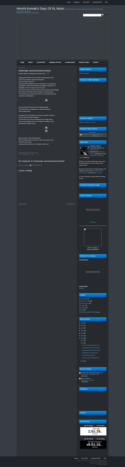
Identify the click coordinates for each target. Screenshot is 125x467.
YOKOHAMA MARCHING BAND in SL (92, 373)
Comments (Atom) (37, 165)
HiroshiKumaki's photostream (98, 135)
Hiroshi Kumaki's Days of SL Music (41, 8)
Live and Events (84, 303)
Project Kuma (84, 62)
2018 (82, 323)
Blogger (105, 464)
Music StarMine (86, 378)
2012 (82, 328)
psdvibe (105, 461)
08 (83, 361)
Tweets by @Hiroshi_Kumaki (87, 122)
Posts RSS (86, 2)
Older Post (70, 204)
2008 (82, 338)
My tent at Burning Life (88, 355)
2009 (82, 335)
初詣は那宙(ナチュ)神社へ (88, 380)
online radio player (84, 73)
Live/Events (41, 62)
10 (83, 340)
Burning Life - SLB (28, 154)
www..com (92, 132)
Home (69, 2)
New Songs (82, 307)
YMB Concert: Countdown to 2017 (90, 374)
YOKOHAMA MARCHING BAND (88, 312)
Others (95, 62)
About (30, 62)
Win (80, 288)
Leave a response (24, 165)
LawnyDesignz (103, 463)
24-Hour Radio (70, 62)
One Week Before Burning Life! (91, 347)
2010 (82, 333)
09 (83, 343)
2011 (82, 330)
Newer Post (23, 204)
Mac (83, 288)
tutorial (99, 461)
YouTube (98, 172)
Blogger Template (94, 463)
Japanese (76, 2)
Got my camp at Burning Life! (90, 358)
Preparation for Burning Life (90, 353)
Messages (82, 305)
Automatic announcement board (35, 70)
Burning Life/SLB (55, 62)
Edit (106, 2)
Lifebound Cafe (94, 150)
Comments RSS (97, 2)
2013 (82, 325)
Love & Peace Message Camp (91, 345)
